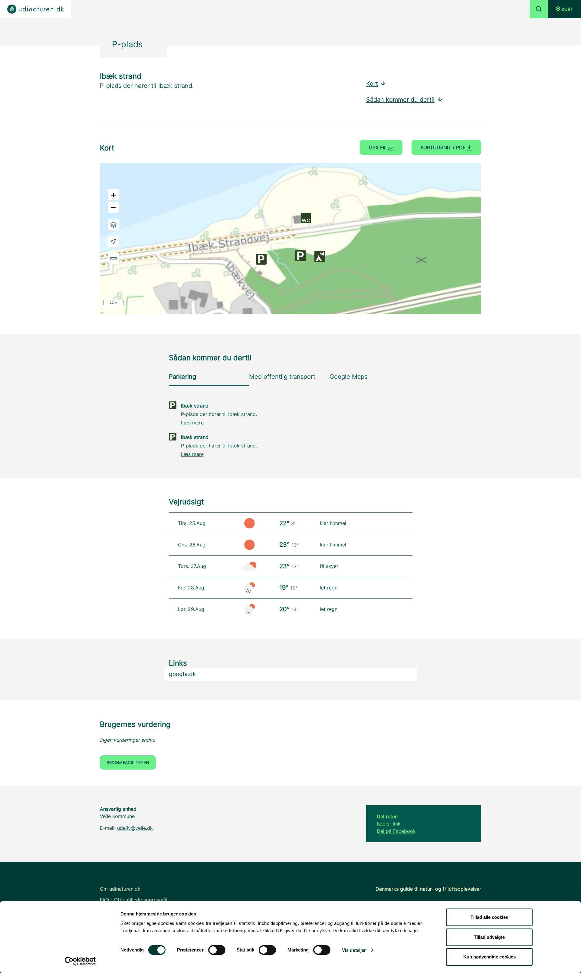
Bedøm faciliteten (128, 762)
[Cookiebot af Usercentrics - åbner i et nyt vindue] (80, 961)
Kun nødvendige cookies (489, 956)
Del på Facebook (396, 831)
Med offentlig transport (282, 376)
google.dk (182, 674)
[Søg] (539, 9)
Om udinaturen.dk (120, 889)
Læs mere (192, 423)
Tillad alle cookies (489, 917)
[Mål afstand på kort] (113, 258)
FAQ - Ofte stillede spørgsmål (133, 900)
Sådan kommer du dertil (400, 99)
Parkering (182, 376)
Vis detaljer (354, 950)
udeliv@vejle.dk (135, 828)
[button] (564, 9)
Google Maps (348, 376)
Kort (372, 83)
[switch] (216, 950)
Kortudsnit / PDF (444, 147)
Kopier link (389, 824)
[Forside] (35, 9)
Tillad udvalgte (489, 937)
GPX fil (378, 147)
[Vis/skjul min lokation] (113, 241)
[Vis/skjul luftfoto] (113, 224)
